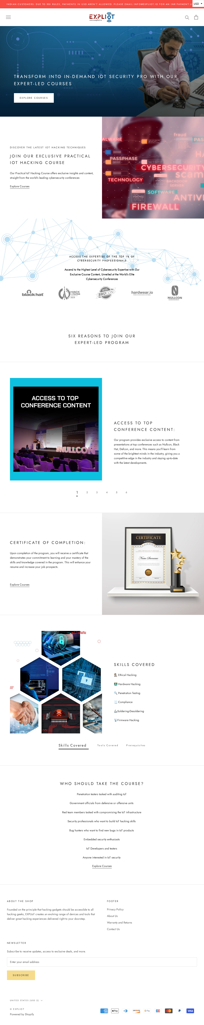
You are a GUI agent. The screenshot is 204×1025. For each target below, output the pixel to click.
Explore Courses (34, 98)
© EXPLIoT (17, 1009)
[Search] (187, 17)
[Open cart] (196, 17)
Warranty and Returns (119, 922)
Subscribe (21, 975)
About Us (112, 916)
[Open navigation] (8, 17)
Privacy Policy (115, 909)
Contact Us (113, 929)
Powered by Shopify (22, 1014)
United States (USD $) (24, 1000)
